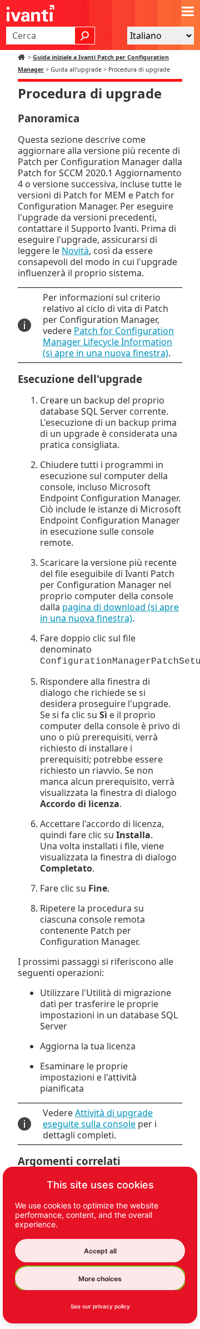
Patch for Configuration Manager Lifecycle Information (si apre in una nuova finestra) (108, 342)
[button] (85, 35)
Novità (75, 251)
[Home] (23, 57)
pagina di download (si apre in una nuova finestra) (109, 612)
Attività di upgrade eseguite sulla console (98, 1118)
